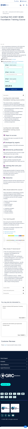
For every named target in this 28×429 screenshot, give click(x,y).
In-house (14, 59)
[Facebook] (6, 415)
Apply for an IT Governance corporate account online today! (13, 62)
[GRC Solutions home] (10, 375)
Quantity (7, 81)
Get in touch (4, 384)
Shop (3, 11)
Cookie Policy (13, 427)
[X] (2, 415)
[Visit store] (20, 5)
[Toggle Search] (26, 5)
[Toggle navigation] (23, 5)
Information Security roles (9, 231)
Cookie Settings (21, 427)
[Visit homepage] (5, 5)
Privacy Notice (4, 427)
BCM (6, 11)
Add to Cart (14, 89)
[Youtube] (13, 415)
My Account (24, 1)
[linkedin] (9, 415)
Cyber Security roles (8, 233)
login (5, 345)
